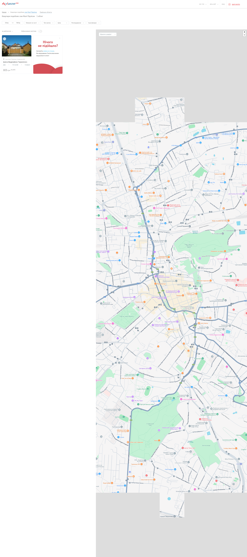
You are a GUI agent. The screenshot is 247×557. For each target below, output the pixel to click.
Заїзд (6, 23)
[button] (244, 32)
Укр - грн (201, 4)
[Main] (10, 4)
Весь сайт (213, 4)
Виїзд (18, 23)
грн (9, 70)
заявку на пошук (48, 51)
